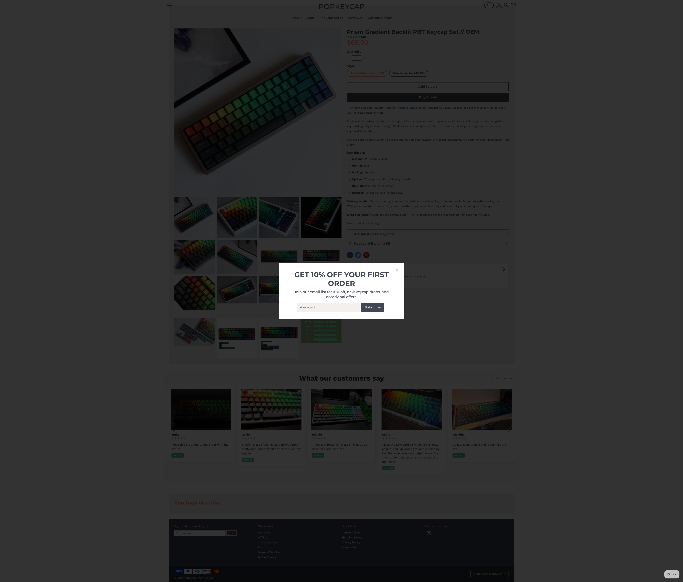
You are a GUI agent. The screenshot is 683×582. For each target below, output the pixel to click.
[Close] (397, 270)
